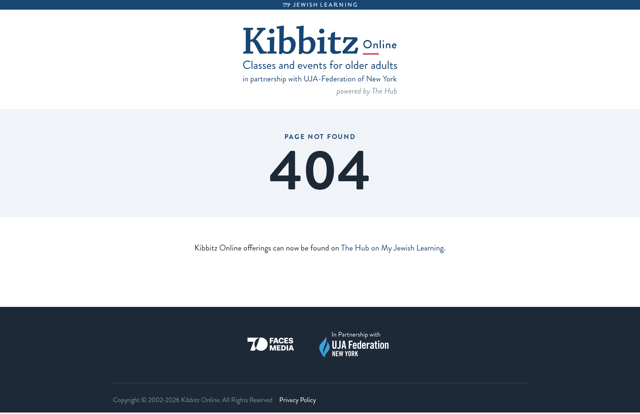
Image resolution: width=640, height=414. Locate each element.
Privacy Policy (297, 400)
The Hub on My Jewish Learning (392, 248)
